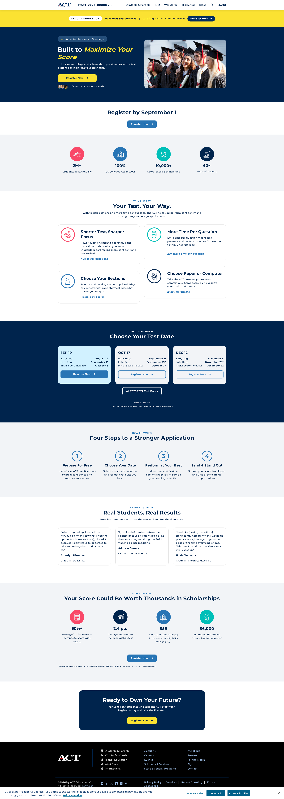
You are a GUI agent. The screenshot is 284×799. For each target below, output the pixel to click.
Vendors (171, 782)
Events (148, 759)
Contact (193, 768)
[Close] (279, 793)
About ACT (151, 751)
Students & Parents (138, 5)
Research (193, 755)
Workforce (171, 5)
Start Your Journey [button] (94, 5)
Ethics (211, 782)
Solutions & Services (156, 764)
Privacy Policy (153, 782)
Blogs (202, 5)
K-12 (157, 5)
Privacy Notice (72, 795)
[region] (142, 793)
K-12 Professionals (116, 755)
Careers (149, 755)
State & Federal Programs (160, 768)
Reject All (216, 793)
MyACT (222, 5)
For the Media (196, 759)
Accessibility (151, 785)
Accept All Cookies (238, 793)
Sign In (192, 764)
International (113, 768)
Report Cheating (191, 782)
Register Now (199, 18)
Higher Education (116, 759)
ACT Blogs (194, 751)
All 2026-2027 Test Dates (142, 391)
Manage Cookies (195, 793)
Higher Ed (188, 5)
